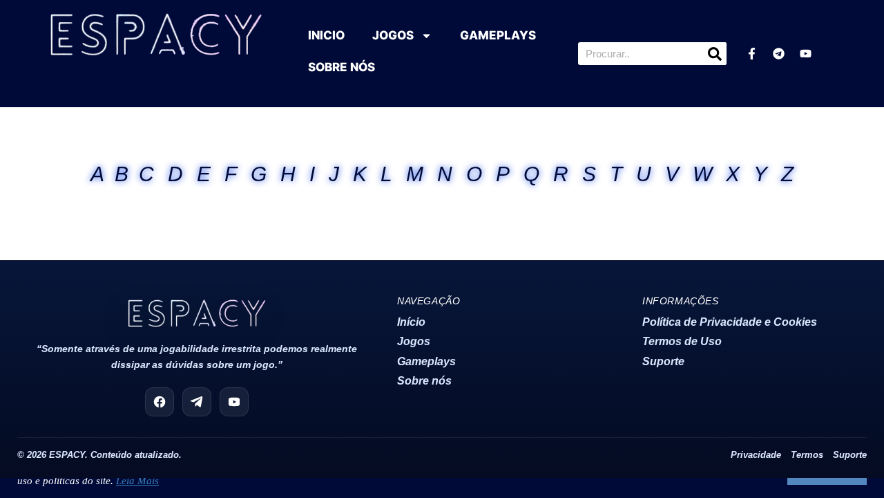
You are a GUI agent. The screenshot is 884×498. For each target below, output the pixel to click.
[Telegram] (779, 54)
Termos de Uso (682, 341)
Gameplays (426, 361)
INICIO (326, 35)
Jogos (413, 341)
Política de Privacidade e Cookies (729, 322)
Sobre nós (424, 381)
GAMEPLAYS (498, 35)
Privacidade (756, 455)
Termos (807, 455)
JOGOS (393, 35)
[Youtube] (806, 54)
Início (411, 322)
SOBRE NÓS (341, 67)
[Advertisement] (442, 239)
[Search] (715, 53)
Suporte (663, 361)
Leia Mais (137, 480)
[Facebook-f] (752, 54)
